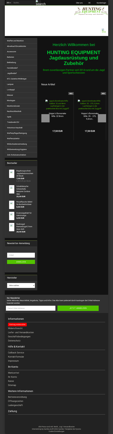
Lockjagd (11, 90)
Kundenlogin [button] (101, 3)
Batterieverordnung (17, 397)
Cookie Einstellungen (56, 431)
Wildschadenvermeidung (17, 144)
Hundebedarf (12, 68)
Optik (9, 117)
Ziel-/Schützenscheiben (16, 155)
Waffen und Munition (15, 41)
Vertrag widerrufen (17, 325)
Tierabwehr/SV (13, 122)
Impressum (13, 361)
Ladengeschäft (15, 405)
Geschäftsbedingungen (19, 336)
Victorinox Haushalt (14, 128)
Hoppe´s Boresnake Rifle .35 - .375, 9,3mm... (90, 116)
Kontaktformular (16, 356)
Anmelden (21, 262)
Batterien (10, 57)
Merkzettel (13, 373)
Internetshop (36, 429)
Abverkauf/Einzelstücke (16, 46)
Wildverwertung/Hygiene (17, 149)
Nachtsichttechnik (14, 111)
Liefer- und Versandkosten (21, 332)
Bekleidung (11, 62)
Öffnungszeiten (15, 401)
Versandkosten (69, 427)
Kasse (11, 381)
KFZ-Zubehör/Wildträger (16, 79)
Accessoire (11, 52)
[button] (89, 2)
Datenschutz (14, 340)
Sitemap (12, 385)
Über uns (79, 3)
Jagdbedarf (12, 73)
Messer (10, 95)
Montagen (11, 100)
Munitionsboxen (13, 106)
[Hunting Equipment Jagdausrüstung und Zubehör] (91, 13)
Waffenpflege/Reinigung (17, 133)
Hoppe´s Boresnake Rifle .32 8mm (57, 114)
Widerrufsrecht (15, 328)
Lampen (10, 84)
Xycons (78, 429)
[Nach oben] (105, 430)
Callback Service (16, 352)
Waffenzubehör (13, 138)
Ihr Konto (12, 377)
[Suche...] (38, 2)
